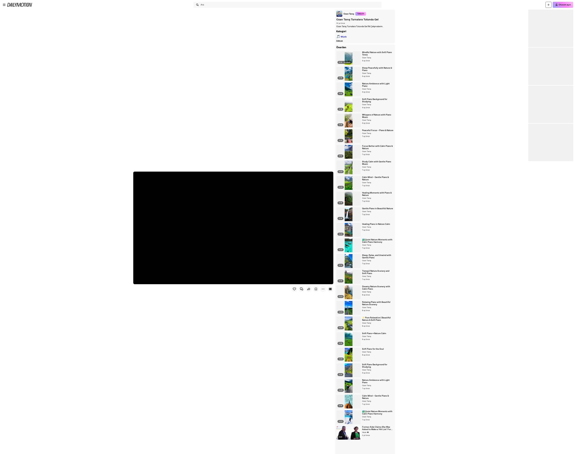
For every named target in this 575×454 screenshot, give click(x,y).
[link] (345, 14)
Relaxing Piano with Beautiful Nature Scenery (376, 303)
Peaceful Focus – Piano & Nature (377, 130)
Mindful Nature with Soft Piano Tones (377, 53)
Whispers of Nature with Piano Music (376, 116)
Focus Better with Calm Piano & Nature (377, 147)
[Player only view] (330, 289)
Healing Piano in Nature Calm (376, 224)
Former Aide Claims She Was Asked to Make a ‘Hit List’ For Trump (376, 428)
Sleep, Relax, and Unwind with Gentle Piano (376, 256)
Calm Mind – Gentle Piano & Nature (375, 178)
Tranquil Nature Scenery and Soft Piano (375, 272)
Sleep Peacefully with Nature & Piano (377, 69)
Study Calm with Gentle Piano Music (376, 163)
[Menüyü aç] (4, 5)
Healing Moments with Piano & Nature (377, 194)
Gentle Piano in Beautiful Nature (377, 208)
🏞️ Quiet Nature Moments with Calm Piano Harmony (377, 241)
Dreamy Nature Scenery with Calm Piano (376, 287)
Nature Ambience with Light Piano (376, 85)
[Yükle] (548, 5)
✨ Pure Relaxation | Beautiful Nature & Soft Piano (376, 319)
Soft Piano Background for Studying (374, 100)
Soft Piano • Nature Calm (374, 333)
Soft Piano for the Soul (373, 349)
